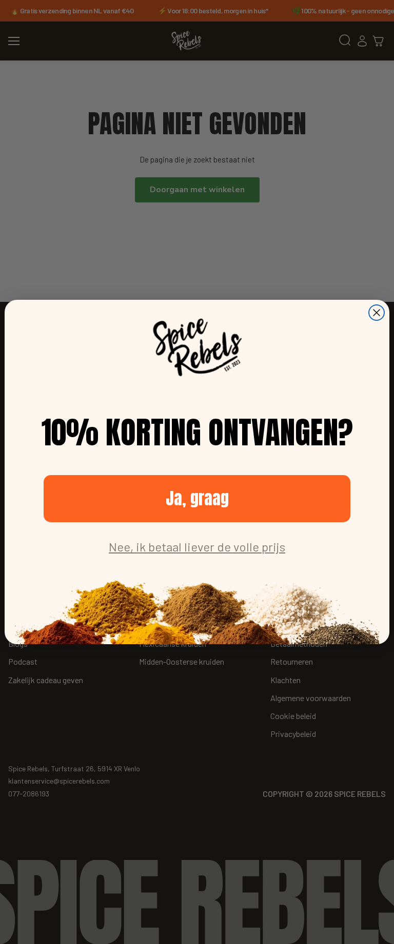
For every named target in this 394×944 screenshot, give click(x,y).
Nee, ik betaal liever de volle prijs (197, 546)
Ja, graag (197, 498)
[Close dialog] (376, 312)
